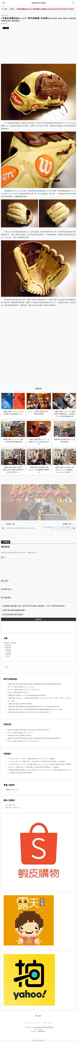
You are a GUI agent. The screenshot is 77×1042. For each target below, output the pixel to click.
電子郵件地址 (6, 589)
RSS (39, 1016)
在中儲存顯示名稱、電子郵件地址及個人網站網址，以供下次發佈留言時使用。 (34, 606)
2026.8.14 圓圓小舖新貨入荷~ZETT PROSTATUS (24, 689)
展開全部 (6, 643)
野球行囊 (8, 647)
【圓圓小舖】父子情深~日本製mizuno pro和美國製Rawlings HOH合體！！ (64, 470)
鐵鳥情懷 (8, 649)
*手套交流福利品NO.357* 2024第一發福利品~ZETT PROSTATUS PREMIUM (57, 528)
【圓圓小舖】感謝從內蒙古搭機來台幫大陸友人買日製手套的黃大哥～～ (29, 730)
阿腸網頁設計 (42, 1031)
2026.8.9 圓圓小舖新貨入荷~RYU (18, 692)
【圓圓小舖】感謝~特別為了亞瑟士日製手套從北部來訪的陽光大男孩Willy (13, 470)
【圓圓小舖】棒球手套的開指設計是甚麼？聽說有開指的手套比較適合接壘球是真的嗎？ (35, 684)
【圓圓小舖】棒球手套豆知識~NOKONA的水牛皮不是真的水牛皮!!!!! (29, 712)
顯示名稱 (5, 581)
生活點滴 (8, 652)
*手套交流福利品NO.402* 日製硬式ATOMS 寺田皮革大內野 (38, 442)
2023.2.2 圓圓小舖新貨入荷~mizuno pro (35, 758)
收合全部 (13, 643)
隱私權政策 (41, 1040)
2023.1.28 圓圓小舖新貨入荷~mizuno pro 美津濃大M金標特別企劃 (43, 764)
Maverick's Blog (39, 3)
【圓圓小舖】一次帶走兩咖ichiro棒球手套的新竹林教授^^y (40, 761)
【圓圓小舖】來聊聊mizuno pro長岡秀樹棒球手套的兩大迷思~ (27, 695)
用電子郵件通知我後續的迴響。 (14, 610)
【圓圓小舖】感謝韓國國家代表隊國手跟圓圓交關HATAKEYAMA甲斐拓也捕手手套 (33, 706)
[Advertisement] (38, 48)
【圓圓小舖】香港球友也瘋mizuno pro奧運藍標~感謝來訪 (39, 470)
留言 (3, 557)
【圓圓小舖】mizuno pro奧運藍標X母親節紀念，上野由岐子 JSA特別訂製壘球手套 (64, 414)
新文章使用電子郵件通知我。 (13, 614)
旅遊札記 (8, 645)
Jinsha (40, 1029)
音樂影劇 (8, 654)
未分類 (12, 9)
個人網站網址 (6, 597)
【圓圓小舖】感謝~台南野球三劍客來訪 (20, 704)
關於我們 (34, 1040)
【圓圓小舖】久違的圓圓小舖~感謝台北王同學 (20, 528)
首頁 (5, 9)
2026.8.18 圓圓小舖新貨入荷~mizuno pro (21, 687)
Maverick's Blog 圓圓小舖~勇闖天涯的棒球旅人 (41, 1027)
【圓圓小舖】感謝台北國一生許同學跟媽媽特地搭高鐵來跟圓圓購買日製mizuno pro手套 (35, 709)
